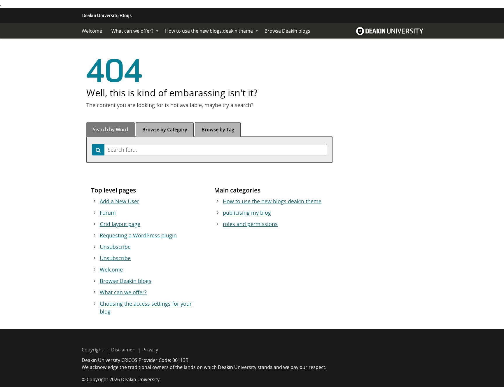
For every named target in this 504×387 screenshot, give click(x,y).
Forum (108, 212)
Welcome (92, 31)
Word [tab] (110, 129)
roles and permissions (250, 223)
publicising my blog (247, 212)
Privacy (150, 349)
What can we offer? (132, 31)
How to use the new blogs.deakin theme (209, 31)
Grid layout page (120, 223)
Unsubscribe (115, 246)
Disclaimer (122, 349)
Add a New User (119, 201)
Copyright (92, 349)
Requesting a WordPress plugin (138, 235)
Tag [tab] (218, 129)
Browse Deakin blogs (287, 31)
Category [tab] (164, 129)
